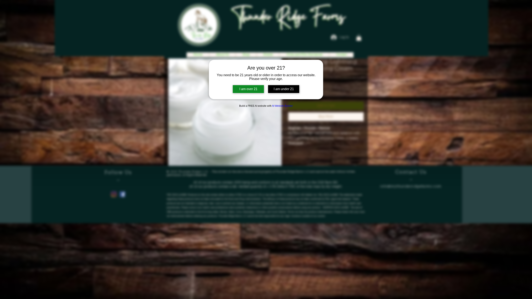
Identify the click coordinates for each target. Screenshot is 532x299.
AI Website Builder (282, 105)
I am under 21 (284, 89)
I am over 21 (248, 89)
